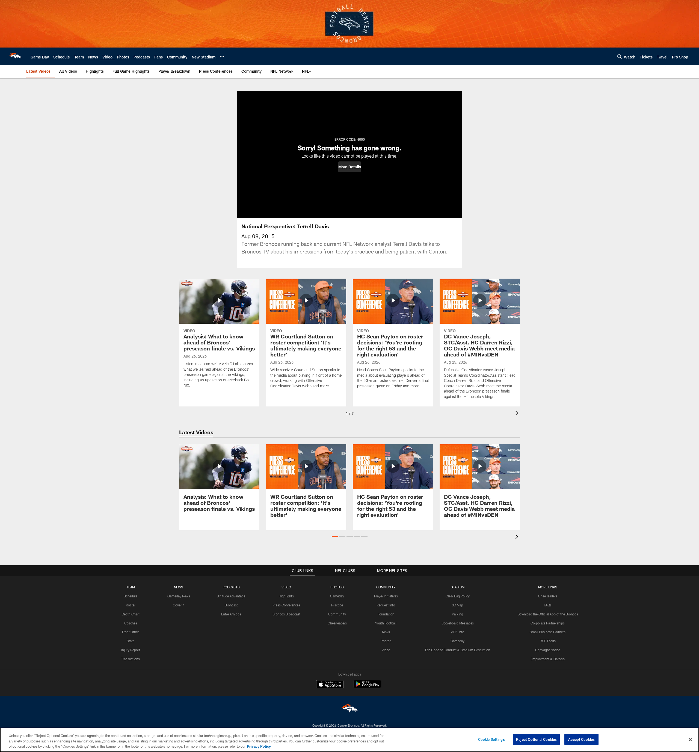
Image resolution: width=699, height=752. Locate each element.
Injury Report (130, 650)
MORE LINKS (547, 587)
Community (337, 614)
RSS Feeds (548, 641)
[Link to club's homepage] (15, 56)
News (386, 632)
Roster (130, 605)
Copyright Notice (547, 650)
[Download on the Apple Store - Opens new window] (330, 684)
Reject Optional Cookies (536, 739)
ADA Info (457, 632)
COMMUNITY (386, 587)
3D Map (457, 605)
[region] (349, 740)
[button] (349, 166)
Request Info (386, 605)
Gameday (337, 596)
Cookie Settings (491, 739)
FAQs (548, 605)
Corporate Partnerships (548, 623)
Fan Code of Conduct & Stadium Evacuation (457, 650)
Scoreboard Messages (458, 623)
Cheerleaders (337, 623)
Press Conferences (286, 605)
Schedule (130, 596)
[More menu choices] (222, 56)
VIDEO (286, 587)
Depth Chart (131, 614)
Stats (130, 641)
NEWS (178, 587)
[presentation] (518, 414)
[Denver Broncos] (349, 709)
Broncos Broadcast (286, 614)
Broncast (231, 605)
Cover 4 (178, 605)
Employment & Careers (548, 659)
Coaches (130, 623)
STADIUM (457, 587)
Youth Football (385, 623)
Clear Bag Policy (458, 596)
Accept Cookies (581, 739)
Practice (337, 605)
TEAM (130, 587)
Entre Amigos (231, 614)
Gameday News (178, 596)
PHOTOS (337, 587)
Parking (457, 614)
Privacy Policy (259, 746)
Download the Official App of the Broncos (547, 614)
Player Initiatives (386, 596)
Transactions (130, 659)
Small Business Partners (547, 632)
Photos (386, 641)
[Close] (690, 739)
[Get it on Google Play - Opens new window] (367, 687)
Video (386, 650)
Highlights (286, 596)
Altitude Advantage (231, 596)
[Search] (619, 56)
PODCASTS (231, 587)
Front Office (130, 632)
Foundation (386, 614)
